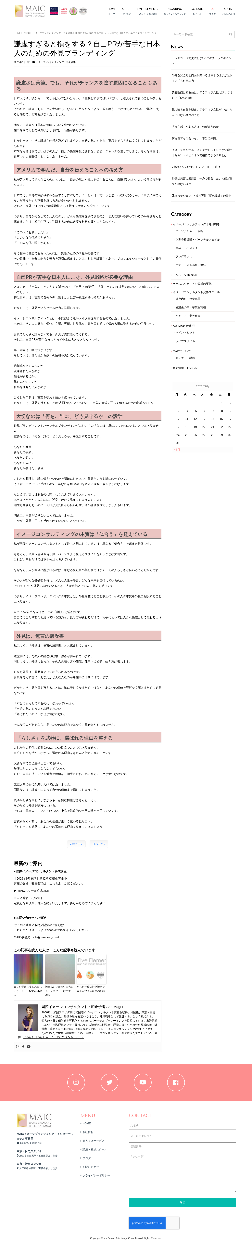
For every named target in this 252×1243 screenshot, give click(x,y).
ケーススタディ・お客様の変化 (192, 283)
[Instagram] (17, 1047)
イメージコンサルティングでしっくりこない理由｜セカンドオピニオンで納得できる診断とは (202, 152)
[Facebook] (23, 1047)
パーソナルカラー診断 (189, 231)
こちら (18, 930)
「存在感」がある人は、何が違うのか (195, 126)
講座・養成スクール (94, 1149)
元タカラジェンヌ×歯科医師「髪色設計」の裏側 (201, 195)
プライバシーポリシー (96, 1175)
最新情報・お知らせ (185, 368)
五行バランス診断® (185, 275)
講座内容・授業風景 (188, 298)
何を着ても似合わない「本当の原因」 (195, 138)
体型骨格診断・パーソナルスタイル (198, 239)
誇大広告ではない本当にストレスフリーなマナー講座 (59, 991)
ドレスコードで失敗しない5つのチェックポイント (201, 61)
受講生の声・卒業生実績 (191, 307)
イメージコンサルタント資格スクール (196, 292)
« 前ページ (76, 844)
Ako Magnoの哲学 (184, 325)
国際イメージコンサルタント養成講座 (109, 1033)
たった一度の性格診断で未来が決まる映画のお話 (91, 988)
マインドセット (185, 332)
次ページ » (99, 844)
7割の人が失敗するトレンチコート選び (196, 166)
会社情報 (88, 1132)
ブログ (86, 1158)
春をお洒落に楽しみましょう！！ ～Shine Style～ (28, 991)
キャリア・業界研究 (188, 315)
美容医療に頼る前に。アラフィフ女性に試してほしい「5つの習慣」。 (202, 95)
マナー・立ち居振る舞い (191, 265)
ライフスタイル (185, 341)
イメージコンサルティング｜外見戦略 (52, 33)
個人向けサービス (93, 1140)
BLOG (26, 33)
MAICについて (182, 351)
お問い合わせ (90, 1166)
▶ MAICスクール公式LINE (31, 890)
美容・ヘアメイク (187, 248)
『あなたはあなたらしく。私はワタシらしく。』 (53, 1037)
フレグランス (184, 256)
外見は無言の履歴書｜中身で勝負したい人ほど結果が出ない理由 (202, 181)
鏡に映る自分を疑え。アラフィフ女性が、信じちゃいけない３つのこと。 (202, 112)
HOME (17, 33)
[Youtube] (29, 1047)
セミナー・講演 (185, 358)
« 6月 (176, 449)
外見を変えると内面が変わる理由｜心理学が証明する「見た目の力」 (202, 78)
